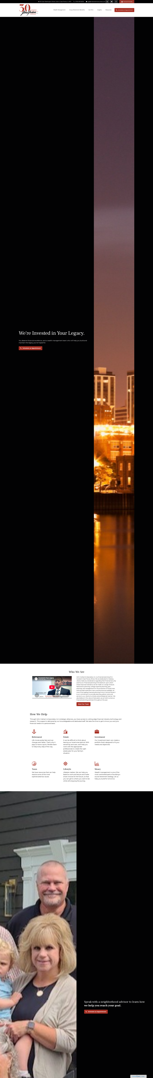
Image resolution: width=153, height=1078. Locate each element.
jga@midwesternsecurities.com (96, 1)
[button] (59, 10)
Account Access (127, 1)
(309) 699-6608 (79, 1)
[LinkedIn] (107, 1)
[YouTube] (111, 1)
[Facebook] (116, 1)
